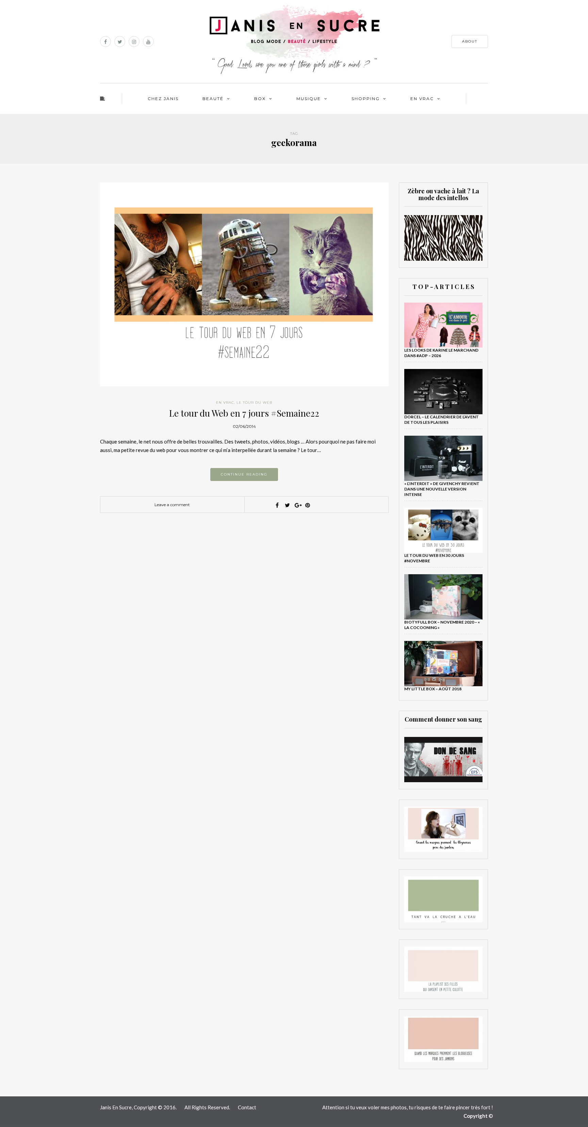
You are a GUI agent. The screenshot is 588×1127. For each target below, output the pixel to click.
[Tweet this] (287, 505)
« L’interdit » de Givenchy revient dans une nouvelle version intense (441, 489)
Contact (247, 1107)
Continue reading (244, 474)
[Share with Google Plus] (297, 505)
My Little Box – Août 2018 (432, 688)
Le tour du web (254, 402)
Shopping (366, 98)
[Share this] (277, 505)
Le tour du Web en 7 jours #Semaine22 (244, 413)
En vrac (422, 98)
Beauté (213, 98)
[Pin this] (307, 505)
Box (260, 98)
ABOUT (469, 41)
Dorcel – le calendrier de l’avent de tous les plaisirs (441, 419)
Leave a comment (172, 504)
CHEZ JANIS (163, 98)
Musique (308, 98)
